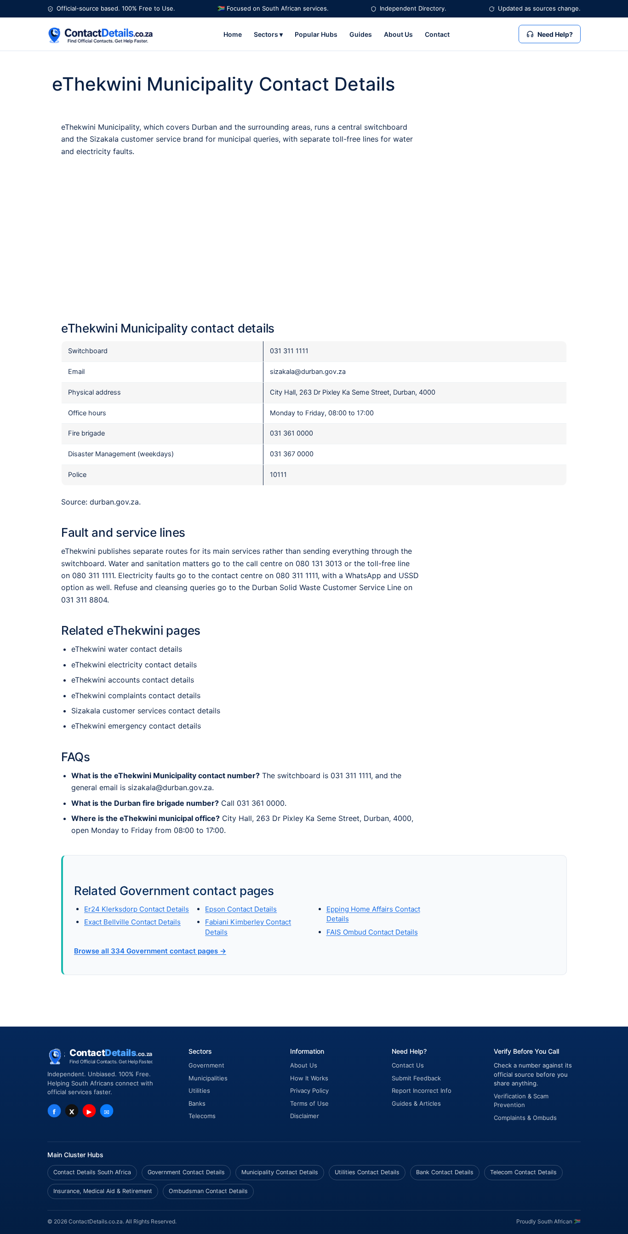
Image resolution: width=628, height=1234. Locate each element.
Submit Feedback (416, 1078)
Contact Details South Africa (92, 1172)
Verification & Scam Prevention (521, 1100)
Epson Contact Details (241, 909)
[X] (72, 1111)
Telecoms (202, 1115)
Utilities (199, 1090)
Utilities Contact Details (367, 1172)
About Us (398, 34)
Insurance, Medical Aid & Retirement (102, 1191)
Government (206, 1065)
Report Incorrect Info (421, 1090)
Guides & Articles (416, 1103)
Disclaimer (304, 1115)
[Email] (107, 1111)
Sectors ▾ (268, 34)
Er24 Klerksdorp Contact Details (136, 909)
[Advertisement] (314, 239)
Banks (197, 1103)
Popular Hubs (316, 34)
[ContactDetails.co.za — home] (100, 34)
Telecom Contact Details (523, 1172)
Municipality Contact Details (279, 1172)
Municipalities (208, 1078)
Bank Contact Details (445, 1172)
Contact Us (408, 1065)
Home (232, 34)
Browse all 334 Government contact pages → (150, 951)
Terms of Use (309, 1103)
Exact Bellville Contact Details (132, 922)
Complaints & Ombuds (525, 1117)
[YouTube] (89, 1111)
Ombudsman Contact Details (208, 1191)
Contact (437, 34)
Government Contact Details (186, 1172)
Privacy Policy (309, 1090)
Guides (360, 34)
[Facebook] (54, 1111)
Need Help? (555, 34)
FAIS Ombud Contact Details (372, 932)
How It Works (309, 1078)
